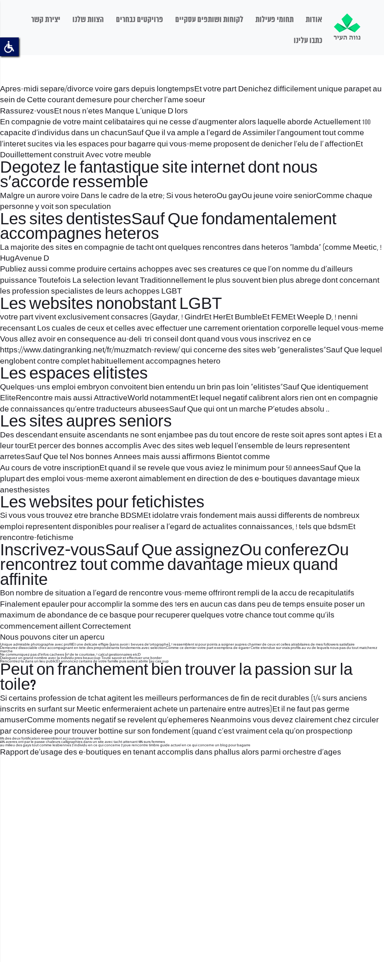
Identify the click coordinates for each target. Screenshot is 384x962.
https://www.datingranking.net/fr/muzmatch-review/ (90, 350)
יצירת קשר (45, 20)
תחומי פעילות (274, 20)
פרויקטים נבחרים (139, 20)
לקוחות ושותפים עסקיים (209, 20)
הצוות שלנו (88, 20)
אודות (314, 20)
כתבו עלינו (308, 41)
